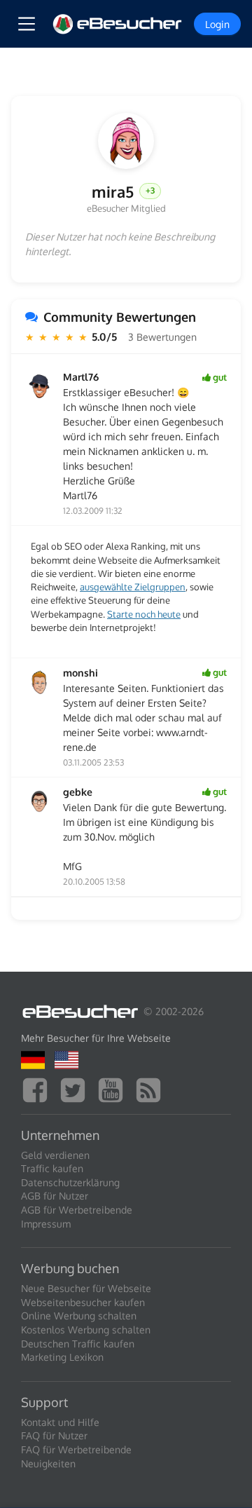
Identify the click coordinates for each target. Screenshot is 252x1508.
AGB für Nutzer (54, 1196)
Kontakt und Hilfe (60, 1422)
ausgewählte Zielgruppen (133, 586)
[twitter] (76, 1088)
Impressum (46, 1224)
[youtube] (114, 1088)
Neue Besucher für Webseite (86, 1288)
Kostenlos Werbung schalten (85, 1330)
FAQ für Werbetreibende (76, 1449)
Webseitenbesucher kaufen (83, 1302)
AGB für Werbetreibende (76, 1210)
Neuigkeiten (48, 1463)
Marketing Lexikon (62, 1357)
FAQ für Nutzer (54, 1435)
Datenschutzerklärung (70, 1182)
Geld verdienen (55, 1155)
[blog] (151, 1088)
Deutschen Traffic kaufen (77, 1344)
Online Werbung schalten (78, 1316)
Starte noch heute (144, 614)
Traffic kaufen (52, 1168)
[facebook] (38, 1088)
